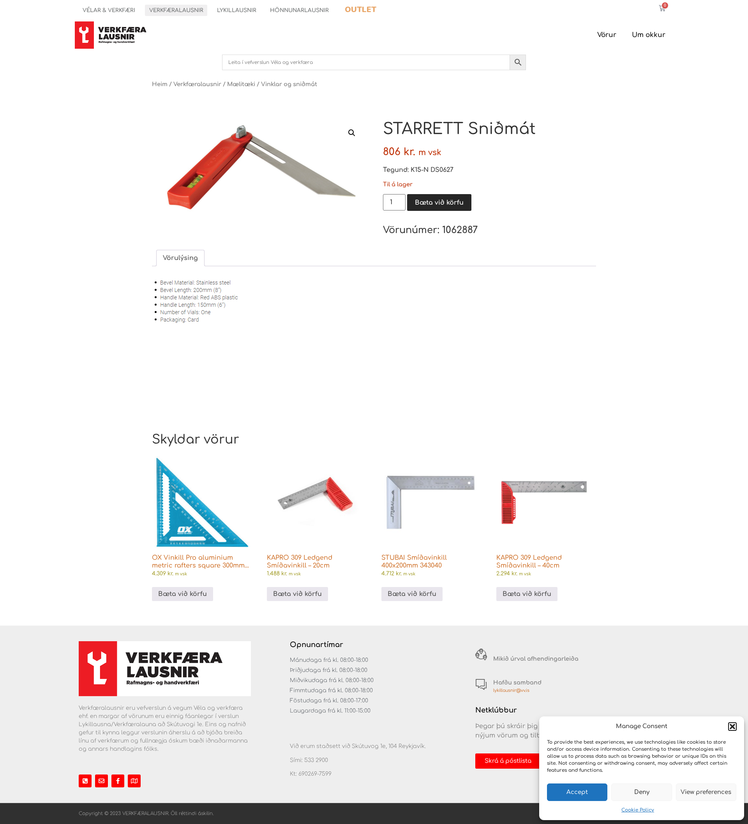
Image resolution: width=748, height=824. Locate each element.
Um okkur (648, 35)
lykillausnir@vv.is (511, 690)
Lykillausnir (236, 10)
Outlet (360, 9)
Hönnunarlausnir (299, 10)
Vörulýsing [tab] (180, 258)
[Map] (134, 780)
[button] (732, 726)
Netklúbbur (496, 710)
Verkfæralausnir (176, 10)
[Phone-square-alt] (85, 780)
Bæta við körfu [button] (182, 594)
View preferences (706, 792)
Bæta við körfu (439, 202)
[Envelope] (101, 780)
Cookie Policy (637, 810)
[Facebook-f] (117, 780)
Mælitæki (241, 84)
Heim (160, 84)
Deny (641, 792)
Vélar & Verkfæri (109, 10)
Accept (577, 792)
